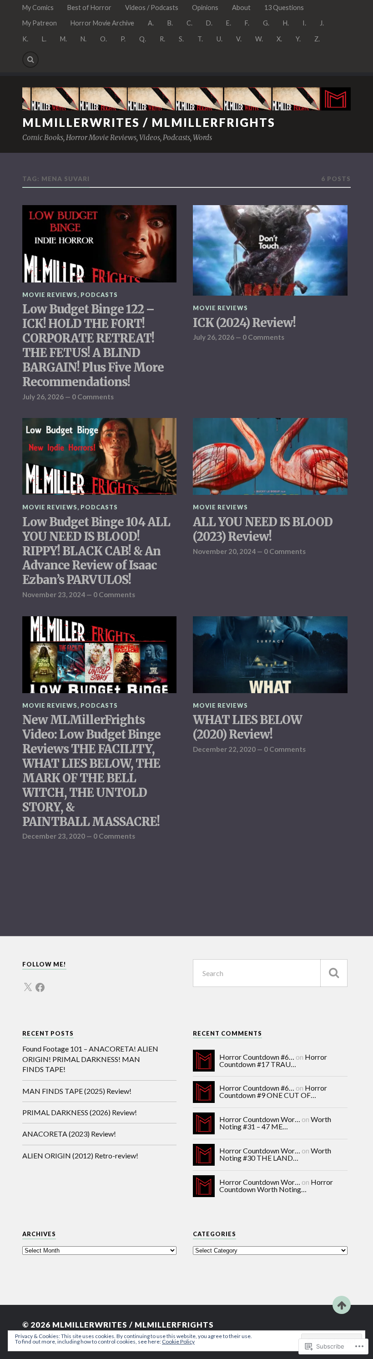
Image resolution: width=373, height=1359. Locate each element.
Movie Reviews (49, 294)
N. (83, 39)
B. (170, 23)
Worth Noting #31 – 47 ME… (275, 1123)
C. (189, 23)
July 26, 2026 (43, 397)
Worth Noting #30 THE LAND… (275, 1154)
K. (25, 39)
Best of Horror (89, 7)
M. (63, 39)
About (241, 7)
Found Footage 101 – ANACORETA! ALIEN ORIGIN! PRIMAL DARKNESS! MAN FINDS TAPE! (90, 1058)
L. (44, 39)
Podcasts (99, 294)
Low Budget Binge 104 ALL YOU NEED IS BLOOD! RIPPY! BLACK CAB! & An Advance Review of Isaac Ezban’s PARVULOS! (96, 551)
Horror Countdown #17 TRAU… (273, 1060)
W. (259, 39)
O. (103, 39)
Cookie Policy (178, 1341)
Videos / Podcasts (151, 7)
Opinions (205, 7)
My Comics (38, 7)
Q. (142, 39)
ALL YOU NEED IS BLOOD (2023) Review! (263, 529)
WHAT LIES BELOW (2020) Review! (247, 727)
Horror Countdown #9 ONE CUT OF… (273, 1091)
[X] (27, 981)
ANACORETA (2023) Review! (69, 1133)
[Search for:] (270, 973)
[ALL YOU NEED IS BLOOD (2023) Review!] (270, 456)
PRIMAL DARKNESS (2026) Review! (79, 1112)
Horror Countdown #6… (256, 1056)
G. (266, 23)
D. (209, 23)
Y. (298, 39)
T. (200, 39)
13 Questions (284, 7)
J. (322, 23)
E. (228, 23)
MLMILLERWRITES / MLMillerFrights (148, 122)
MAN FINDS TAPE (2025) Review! (76, 1091)
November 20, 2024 (224, 551)
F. (247, 23)
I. (304, 23)
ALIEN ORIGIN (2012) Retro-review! (80, 1155)
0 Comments (93, 397)
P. (123, 39)
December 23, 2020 (53, 836)
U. (219, 39)
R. (162, 39)
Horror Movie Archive (102, 23)
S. (181, 39)
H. (286, 23)
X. (279, 39)
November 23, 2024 (53, 594)
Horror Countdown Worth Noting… (276, 1185)
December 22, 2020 (224, 749)
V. (239, 39)
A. (151, 23)
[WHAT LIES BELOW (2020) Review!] (270, 655)
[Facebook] (40, 981)
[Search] (30, 59)
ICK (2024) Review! (244, 323)
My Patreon (39, 23)
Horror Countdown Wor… (259, 1119)
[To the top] (342, 1305)
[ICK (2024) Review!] (270, 250)
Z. (317, 39)
